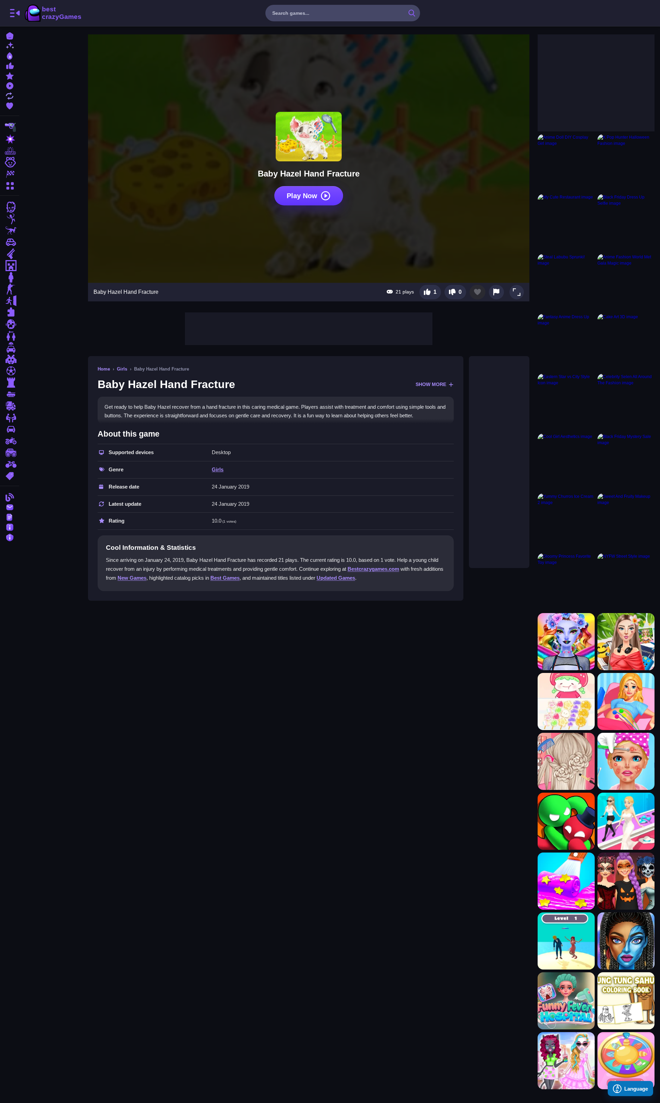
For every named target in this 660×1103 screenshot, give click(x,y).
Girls (122, 369)
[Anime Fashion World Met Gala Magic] (625, 282)
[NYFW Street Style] (625, 581)
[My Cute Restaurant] (566, 222)
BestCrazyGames (52, 13)
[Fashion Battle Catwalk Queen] (625, 821)
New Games (132, 578)
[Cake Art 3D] (625, 342)
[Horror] (9, 324)
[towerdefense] (9, 382)
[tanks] (9, 394)
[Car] (9, 242)
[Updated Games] (9, 95)
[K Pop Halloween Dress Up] (625, 881)
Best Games (225, 578)
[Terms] (9, 517)
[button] (516, 292)
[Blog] (9, 497)
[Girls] (9, 162)
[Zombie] (9, 207)
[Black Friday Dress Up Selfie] (625, 222)
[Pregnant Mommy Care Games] (625, 701)
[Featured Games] (9, 75)
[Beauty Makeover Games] (625, 761)
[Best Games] (9, 55)
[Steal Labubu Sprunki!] (566, 282)
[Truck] (9, 406)
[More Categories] (9, 185)
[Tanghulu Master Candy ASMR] (566, 701)
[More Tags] (9, 475)
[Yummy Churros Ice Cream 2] (566, 521)
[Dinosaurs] (9, 230)
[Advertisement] (309, 327)
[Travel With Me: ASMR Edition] (625, 641)
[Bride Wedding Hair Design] (566, 761)
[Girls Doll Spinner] (625, 1060)
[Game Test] (566, 821)
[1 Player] (9, 277)
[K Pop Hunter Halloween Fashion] (625, 162)
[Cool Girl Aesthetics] (566, 462)
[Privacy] (9, 537)
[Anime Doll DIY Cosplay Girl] (566, 162)
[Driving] (9, 347)
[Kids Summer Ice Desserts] (566, 881)
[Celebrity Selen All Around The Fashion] (625, 402)
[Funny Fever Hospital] (566, 1000)
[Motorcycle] (9, 441)
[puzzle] (9, 312)
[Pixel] (9, 359)
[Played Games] (9, 85)
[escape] (9, 301)
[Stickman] (9, 219)
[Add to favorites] (477, 292)
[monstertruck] (9, 453)
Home (104, 369)
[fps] (9, 289)
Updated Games (336, 578)
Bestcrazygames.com (373, 569)
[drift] (9, 429)
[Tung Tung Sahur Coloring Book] (625, 1000)
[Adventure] (9, 151)
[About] (9, 527)
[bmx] (9, 464)
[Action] (9, 139)
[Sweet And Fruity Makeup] (625, 521)
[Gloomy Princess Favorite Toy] (566, 581)
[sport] (9, 371)
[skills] (9, 418)
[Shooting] (9, 127)
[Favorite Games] (9, 105)
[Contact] (9, 507)
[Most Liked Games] (9, 65)
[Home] (9, 35)
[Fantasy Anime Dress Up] (566, 342)
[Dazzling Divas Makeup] (566, 641)
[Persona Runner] (566, 941)
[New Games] (9, 45)
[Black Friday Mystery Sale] (625, 462)
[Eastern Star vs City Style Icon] (566, 402)
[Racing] (9, 174)
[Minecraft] (9, 265)
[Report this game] (496, 292)
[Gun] (9, 254)
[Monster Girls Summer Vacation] (566, 1060)
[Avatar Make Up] (625, 941)
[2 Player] (9, 336)
